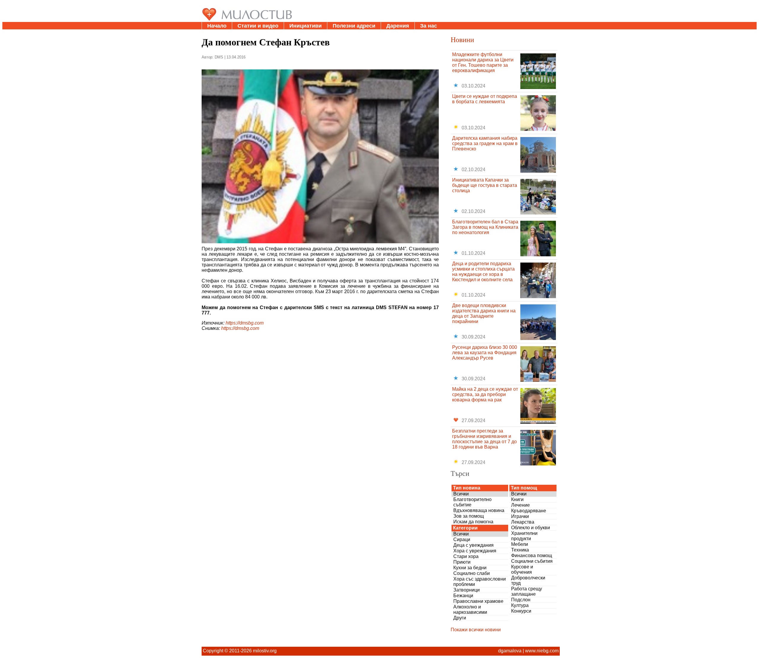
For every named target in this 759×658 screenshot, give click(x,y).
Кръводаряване (528, 510)
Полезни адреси (354, 26)
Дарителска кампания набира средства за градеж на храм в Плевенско (485, 143)
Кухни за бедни (470, 567)
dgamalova (510, 650)
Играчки (520, 516)
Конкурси (521, 611)
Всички (461, 493)
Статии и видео (257, 26)
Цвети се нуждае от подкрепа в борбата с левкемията (484, 99)
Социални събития (532, 561)
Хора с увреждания (474, 550)
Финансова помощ (531, 555)
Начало (217, 26)
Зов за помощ (468, 516)
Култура (520, 605)
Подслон (520, 599)
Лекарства (522, 522)
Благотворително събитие (472, 502)
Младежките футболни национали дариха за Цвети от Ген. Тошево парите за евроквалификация (483, 62)
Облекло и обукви (530, 527)
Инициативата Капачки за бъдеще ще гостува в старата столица (484, 185)
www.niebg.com (542, 650)
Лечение (520, 505)
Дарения (397, 26)
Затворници (466, 589)
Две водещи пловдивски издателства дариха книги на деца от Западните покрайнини (484, 313)
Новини (462, 39)
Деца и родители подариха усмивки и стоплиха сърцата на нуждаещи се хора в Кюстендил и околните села (483, 271)
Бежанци (463, 595)
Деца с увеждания (473, 545)
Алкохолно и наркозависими (470, 609)
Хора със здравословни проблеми (479, 581)
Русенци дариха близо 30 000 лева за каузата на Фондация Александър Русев (484, 352)
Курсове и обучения (522, 569)
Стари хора (466, 556)
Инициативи (305, 26)
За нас (428, 26)
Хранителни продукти (524, 536)
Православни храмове (478, 601)
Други (459, 617)
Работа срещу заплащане (526, 591)
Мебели (519, 544)
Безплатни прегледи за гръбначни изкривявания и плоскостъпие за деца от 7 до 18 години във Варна (484, 438)
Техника (520, 549)
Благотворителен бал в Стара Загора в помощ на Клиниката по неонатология (485, 227)
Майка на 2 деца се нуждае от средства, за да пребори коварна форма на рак (485, 394)
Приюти (462, 562)
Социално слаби (471, 573)
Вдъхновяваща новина (478, 510)
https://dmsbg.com (245, 322)
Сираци (461, 539)
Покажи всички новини (476, 629)
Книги (517, 499)
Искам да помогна (473, 521)
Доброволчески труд (528, 580)
